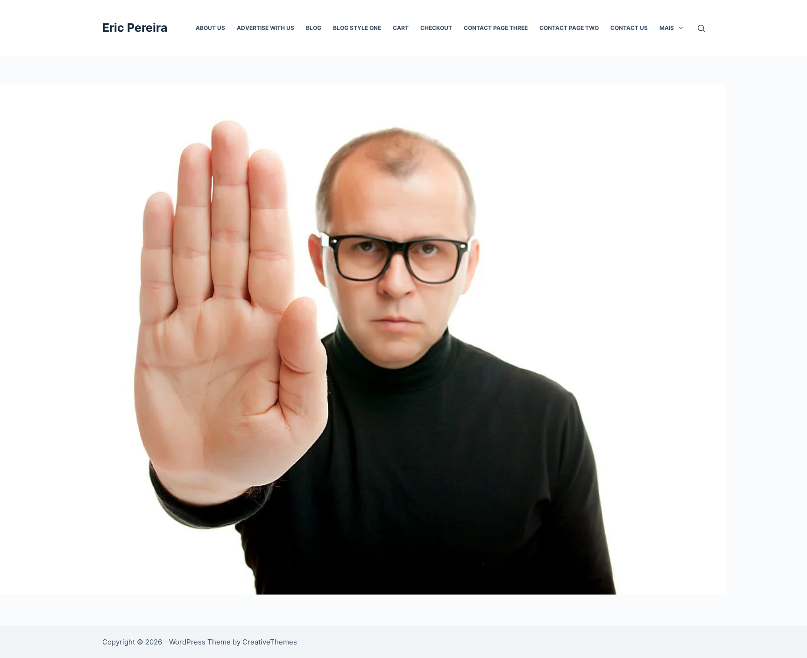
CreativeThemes (269, 641)
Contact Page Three (496, 27)
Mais (666, 27)
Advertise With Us (265, 27)
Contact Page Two (569, 27)
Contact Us (629, 27)
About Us (210, 27)
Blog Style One (357, 27)
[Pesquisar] (701, 28)
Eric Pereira (135, 28)
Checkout (436, 27)
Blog (313, 27)
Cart (401, 27)
